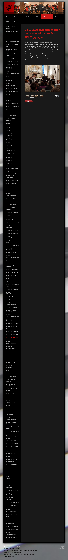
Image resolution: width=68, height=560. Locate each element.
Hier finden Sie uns (16, 550)
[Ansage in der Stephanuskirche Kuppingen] (27, 96)
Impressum (17, 552)
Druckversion (10, 547)
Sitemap (18, 547)
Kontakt (6, 550)
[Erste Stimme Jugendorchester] (36, 96)
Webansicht (60, 549)
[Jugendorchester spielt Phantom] (32, 96)
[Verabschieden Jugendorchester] (41, 96)
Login (62, 547)
